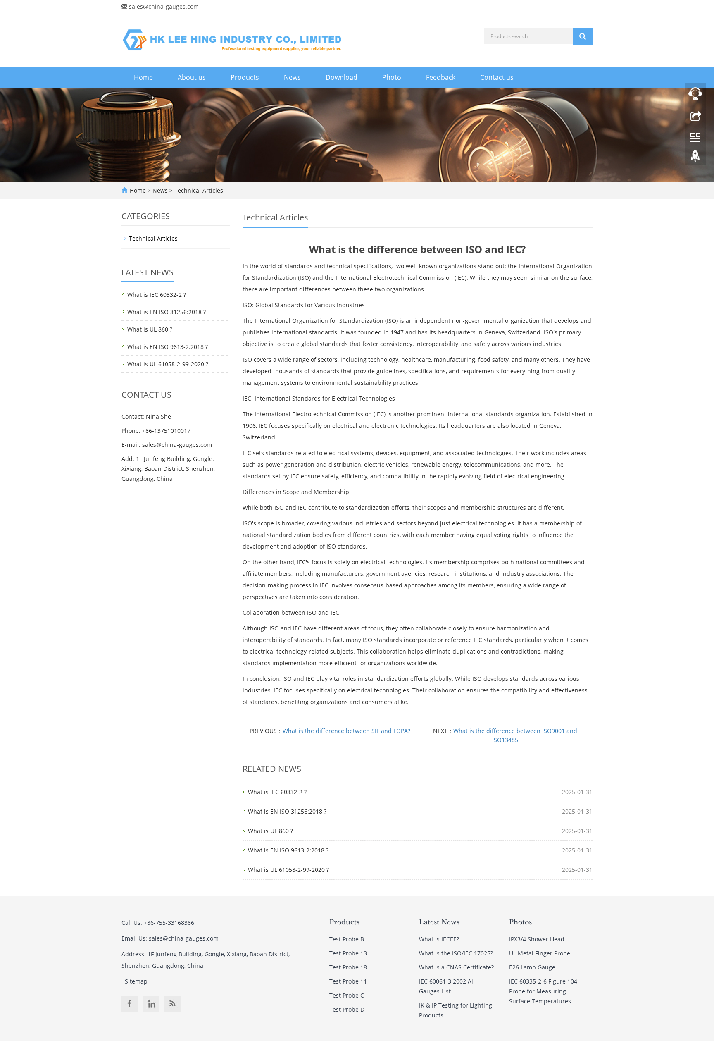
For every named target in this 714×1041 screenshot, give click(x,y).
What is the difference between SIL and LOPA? (346, 731)
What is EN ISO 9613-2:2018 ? (288, 850)
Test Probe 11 (348, 981)
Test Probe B (346, 939)
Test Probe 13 (348, 953)
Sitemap (136, 981)
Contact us (497, 77)
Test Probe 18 (348, 967)
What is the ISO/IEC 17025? (456, 953)
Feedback (440, 77)
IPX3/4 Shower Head (536, 939)
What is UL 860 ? (270, 831)
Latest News (439, 922)
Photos (520, 922)
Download (341, 77)
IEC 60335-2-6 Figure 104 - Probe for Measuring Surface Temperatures (545, 991)
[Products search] (583, 36)
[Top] (695, 158)
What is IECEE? (439, 939)
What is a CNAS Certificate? (456, 967)
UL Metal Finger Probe (539, 953)
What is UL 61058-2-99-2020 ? (288, 870)
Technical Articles (198, 190)
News (292, 77)
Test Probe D (346, 1009)
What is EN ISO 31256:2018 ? (287, 811)
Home (143, 77)
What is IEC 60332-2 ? (277, 792)
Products (245, 77)
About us (192, 77)
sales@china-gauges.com (164, 6)
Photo (391, 77)
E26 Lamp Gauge (532, 967)
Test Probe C (346, 995)
